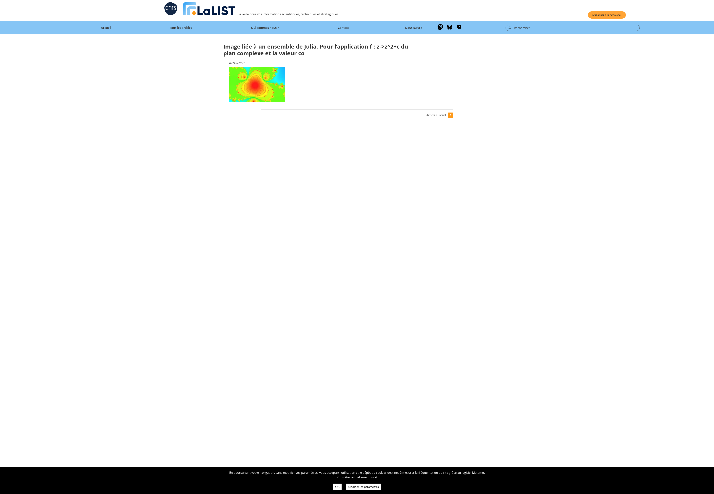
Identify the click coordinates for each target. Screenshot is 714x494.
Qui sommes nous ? (265, 28)
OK (337, 486)
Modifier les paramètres (363, 486)
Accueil (106, 28)
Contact (343, 28)
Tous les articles (181, 28)
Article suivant (436, 115)
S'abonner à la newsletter (606, 15)
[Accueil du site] (209, 9)
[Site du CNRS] (171, 9)
